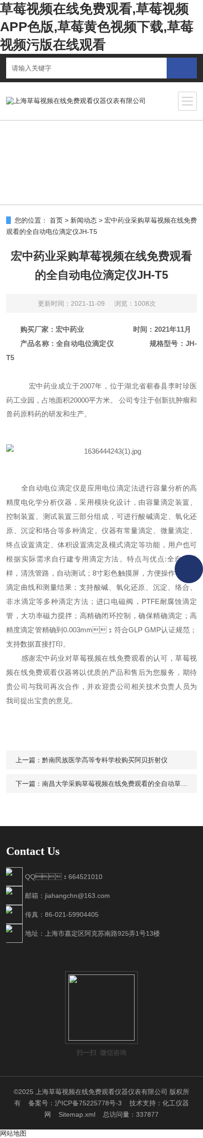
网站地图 (13, 1133)
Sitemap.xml (77, 1114)
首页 (56, 220)
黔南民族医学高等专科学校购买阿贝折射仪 (105, 760)
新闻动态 (83, 220)
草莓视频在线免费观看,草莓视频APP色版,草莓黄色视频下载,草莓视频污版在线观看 (97, 26)
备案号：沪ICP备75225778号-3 (75, 1103)
